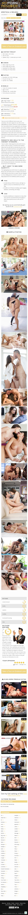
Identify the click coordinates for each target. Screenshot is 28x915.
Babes (8, 18)
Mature (16, 835)
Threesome (16, 882)
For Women (3, 882)
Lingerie (16, 831)
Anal (2, 824)
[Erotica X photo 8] (14, 415)
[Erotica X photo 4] (14, 312)
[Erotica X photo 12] (14, 528)
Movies (16, 840)
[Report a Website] (12, 908)
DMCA (14, 904)
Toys (15, 884)
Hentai (15, 820)
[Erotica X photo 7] (14, 397)
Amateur (3, 822)
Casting (2, 851)
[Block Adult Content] (17, 908)
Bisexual (2, 840)
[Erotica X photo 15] (14, 581)
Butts (2, 848)
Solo (15, 869)
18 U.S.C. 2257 (20, 904)
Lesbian (16, 828)
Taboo (15, 877)
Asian (2, 826)
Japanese (16, 824)
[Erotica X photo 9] (14, 443)
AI (1, 820)
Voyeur (15, 893)
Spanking (16, 871)
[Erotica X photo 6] (14, 369)
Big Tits (2, 837)
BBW (2, 831)
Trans (15, 886)
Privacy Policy (23, 903)
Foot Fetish (3, 880)
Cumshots (3, 866)
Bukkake (3, 846)
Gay (2, 889)
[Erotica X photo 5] (14, 341)
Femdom (3, 873)
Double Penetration (5, 869)
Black (2, 842)
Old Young (16, 844)
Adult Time (8, 697)
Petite (15, 851)
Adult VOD (3, 817)
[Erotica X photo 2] (14, 266)
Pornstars (13, 18)
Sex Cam (16, 864)
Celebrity (3, 853)
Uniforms (16, 889)
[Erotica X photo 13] (14, 546)
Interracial (16, 822)
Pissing (15, 853)
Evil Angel (8, 752)
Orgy (15, 846)
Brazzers (7, 715)
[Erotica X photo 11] (14, 500)
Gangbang (3, 886)
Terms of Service (8, 904)
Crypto (2, 862)
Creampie (3, 860)
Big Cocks (3, 835)
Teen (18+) (16, 880)
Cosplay (2, 855)
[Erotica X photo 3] (14, 284)
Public (15, 860)
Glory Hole (3, 891)
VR (15, 895)
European (3, 871)
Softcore (18, 18)
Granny (2, 893)
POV (15, 857)
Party (15, 848)
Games (2, 884)
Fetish (2, 875)
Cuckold (2, 864)
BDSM (2, 833)
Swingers (16, 875)
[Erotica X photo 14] (14, 563)
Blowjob (2, 844)
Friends (12, 903)
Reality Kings (9, 733)
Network (16, 842)
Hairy (2, 895)
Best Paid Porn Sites (17, 794)
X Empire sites (17, 206)
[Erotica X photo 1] (14, 246)
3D (1, 815)
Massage (16, 833)
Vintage (16, 891)
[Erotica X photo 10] (14, 471)
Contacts (17, 903)
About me (4, 903)
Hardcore (16, 817)
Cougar (2, 857)
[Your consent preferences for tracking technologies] (25, 912)
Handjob (16, 815)
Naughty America (10, 770)
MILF (15, 837)
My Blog (8, 903)
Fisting (2, 877)
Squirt (15, 873)
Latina (15, 826)
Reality (15, 862)
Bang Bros (8, 789)
